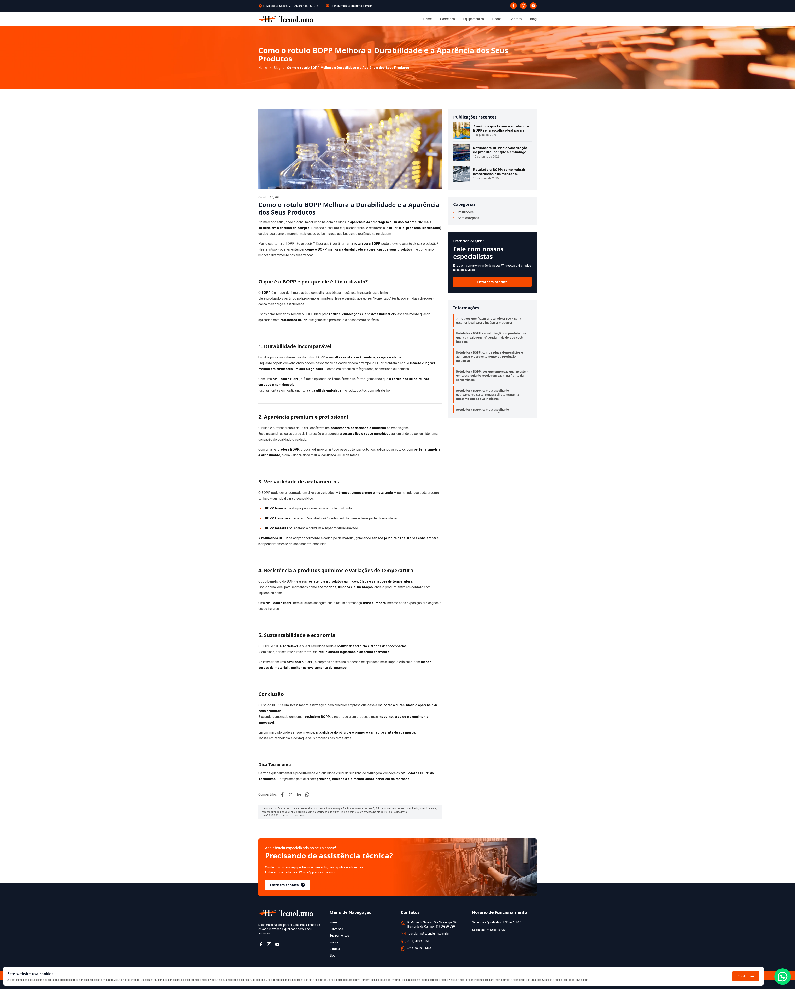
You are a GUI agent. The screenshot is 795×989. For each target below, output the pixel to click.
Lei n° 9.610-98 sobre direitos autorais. (283, 815)
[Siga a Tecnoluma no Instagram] (269, 944)
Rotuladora (466, 212)
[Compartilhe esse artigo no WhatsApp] (307, 794)
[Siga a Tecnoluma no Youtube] (277, 944)
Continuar (745, 976)
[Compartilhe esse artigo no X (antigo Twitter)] (290, 794)
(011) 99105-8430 (419, 948)
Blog (277, 68)
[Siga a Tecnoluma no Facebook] (260, 944)
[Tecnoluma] (285, 19)
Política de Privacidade (575, 979)
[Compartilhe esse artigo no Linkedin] (298, 794)
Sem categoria (468, 218)
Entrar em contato (492, 281)
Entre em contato (284, 884)
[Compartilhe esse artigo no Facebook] (282, 794)
